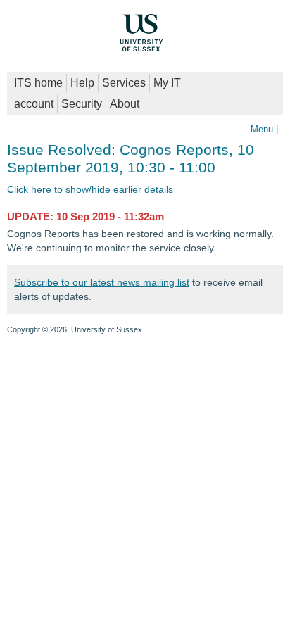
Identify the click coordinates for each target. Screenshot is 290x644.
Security (81, 104)
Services (124, 83)
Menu (262, 129)
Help (82, 83)
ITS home (38, 83)
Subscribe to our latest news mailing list (101, 282)
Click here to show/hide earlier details (90, 189)
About (124, 104)
